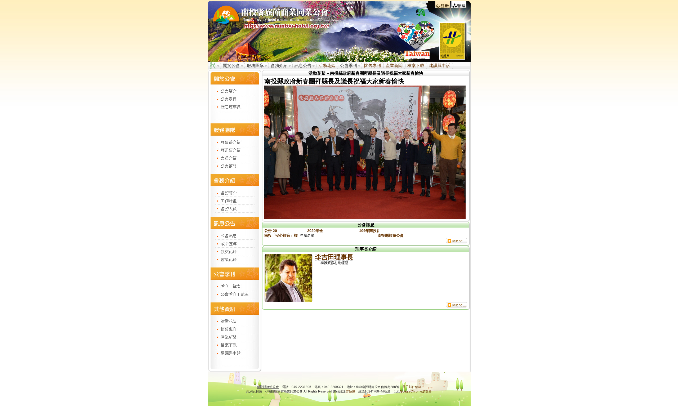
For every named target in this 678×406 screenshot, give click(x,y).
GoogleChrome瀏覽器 (416, 391)
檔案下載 (415, 65)
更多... (456, 240)
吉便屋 (350, 391)
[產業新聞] (235, 337)
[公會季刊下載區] (235, 294)
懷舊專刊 (372, 65)
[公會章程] (235, 99)
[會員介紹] (235, 158)
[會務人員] (235, 208)
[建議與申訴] (235, 353)
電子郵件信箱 (411, 387)
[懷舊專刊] (235, 329)
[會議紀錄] (235, 259)
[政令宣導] (235, 243)
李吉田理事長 (334, 257)
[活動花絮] (235, 321)
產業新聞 (394, 65)
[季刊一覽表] (235, 286)
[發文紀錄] (235, 251)
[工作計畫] (235, 200)
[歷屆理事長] (235, 107)
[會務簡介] (235, 193)
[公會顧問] (235, 166)
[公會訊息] (235, 235)
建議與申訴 (439, 65)
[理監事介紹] (235, 150)
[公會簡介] (235, 91)
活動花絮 (326, 65)
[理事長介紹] (235, 142)
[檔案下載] (235, 345)
